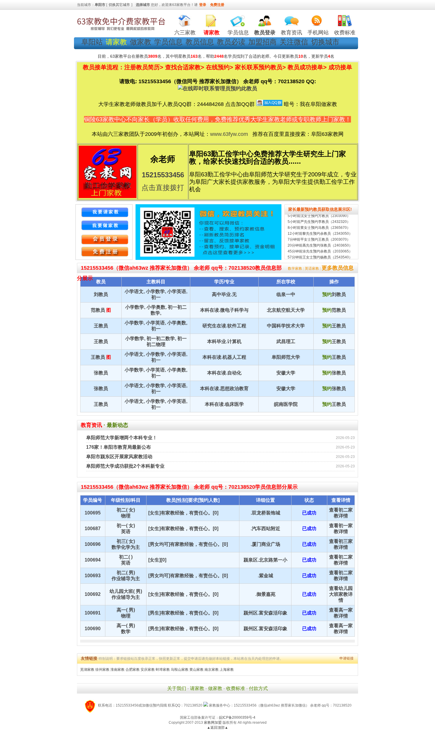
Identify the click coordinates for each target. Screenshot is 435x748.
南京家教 (211, 669)
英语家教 (312, 268)
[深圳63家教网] (121, 30)
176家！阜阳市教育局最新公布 (118, 447)
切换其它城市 (119, 5)
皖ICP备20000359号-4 (237, 717)
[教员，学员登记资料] (104, 251)
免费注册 (217, 5)
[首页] (185, 19)
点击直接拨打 (162, 188)
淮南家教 (117, 669)
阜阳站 (92, 42)
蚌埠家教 (163, 669)
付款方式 (258, 688)
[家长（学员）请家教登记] (104, 212)
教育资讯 (291, 33)
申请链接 (346, 658)
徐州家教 (102, 669)
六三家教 (185, 33)
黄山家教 (196, 669)
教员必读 (231, 42)
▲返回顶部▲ (217, 728)
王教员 (101, 325)
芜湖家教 (87, 669)
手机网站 (318, 33)
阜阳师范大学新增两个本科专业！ (121, 437)
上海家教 (227, 669)
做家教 (140, 42)
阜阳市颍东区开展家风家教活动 (119, 456)
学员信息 (238, 33)
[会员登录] (104, 238)
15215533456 (163, 175)
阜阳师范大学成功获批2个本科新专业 (125, 466)
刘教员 (101, 294)
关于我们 (176, 688)
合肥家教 (132, 669)
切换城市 (325, 42)
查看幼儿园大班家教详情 (341, 594)
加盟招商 (262, 42)
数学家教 (295, 268)
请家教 (197, 688)
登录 (202, 5)
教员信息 (200, 42)
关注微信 (294, 42)
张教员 (101, 372)
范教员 (98, 310)
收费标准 (344, 33)
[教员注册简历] (104, 225)
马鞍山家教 (179, 669)
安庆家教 (148, 669)
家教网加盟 (213, 722)
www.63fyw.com (229, 134)
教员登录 (265, 33)
